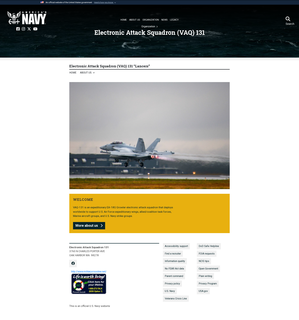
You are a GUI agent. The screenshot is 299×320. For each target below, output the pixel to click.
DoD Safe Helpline (209, 246)
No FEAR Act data (174, 268)
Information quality (175, 261)
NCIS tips (204, 261)
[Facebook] (18, 29)
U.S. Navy (170, 291)
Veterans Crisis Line (176, 298)
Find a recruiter (173, 253)
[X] (29, 29)
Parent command (174, 276)
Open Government (208, 268)
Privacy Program (208, 283)
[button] (105, 2)
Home (72, 72)
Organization (148, 26)
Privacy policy (172, 283)
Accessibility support (176, 246)
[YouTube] (35, 29)
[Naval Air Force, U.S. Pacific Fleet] (26, 17)
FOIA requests (207, 253)
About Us (86, 72)
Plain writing (205, 276)
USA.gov (203, 291)
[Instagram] (23, 29)
